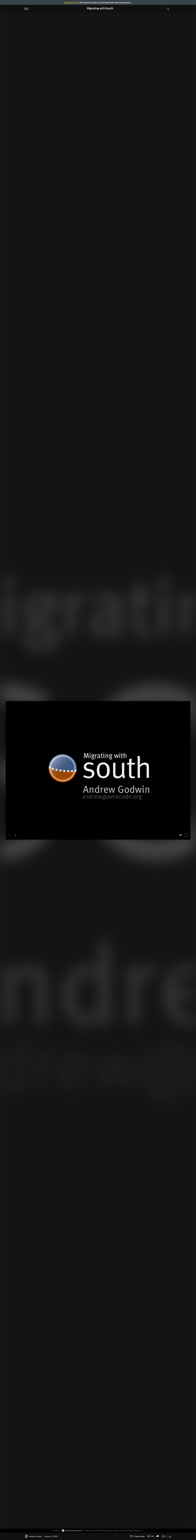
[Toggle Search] (168, 9)
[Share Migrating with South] (157, 1536)
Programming (139, 1536)
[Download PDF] (170, 1536)
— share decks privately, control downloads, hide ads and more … (98, 2)
